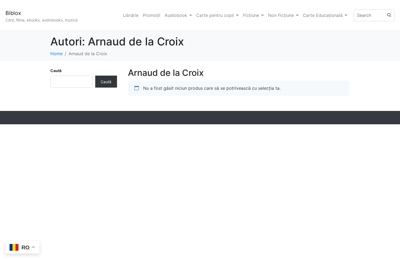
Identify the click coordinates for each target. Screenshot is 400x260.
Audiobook (176, 15)
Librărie (131, 15)
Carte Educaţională (323, 15)
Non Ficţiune (281, 15)
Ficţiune (251, 15)
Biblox (13, 13)
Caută (55, 70)
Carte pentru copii (215, 15)
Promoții (151, 15)
